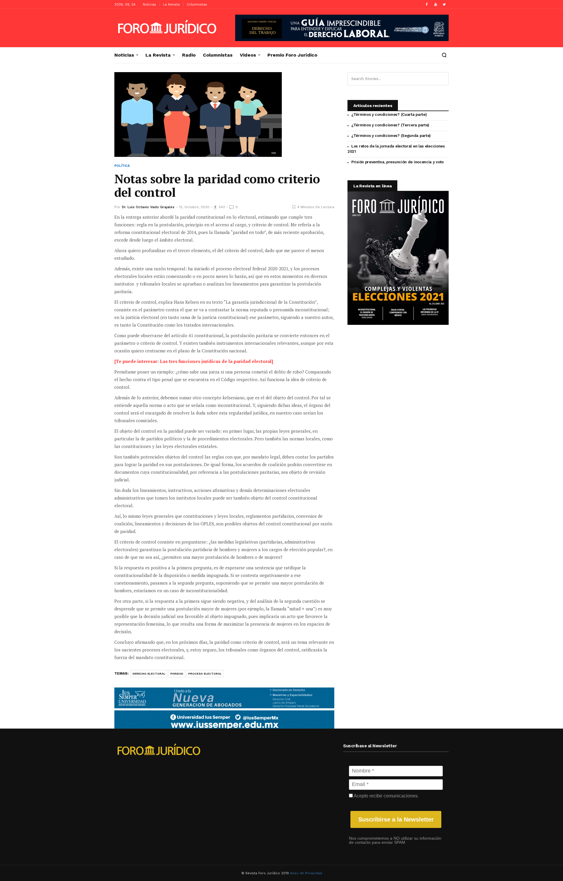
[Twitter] (444, 4)
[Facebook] (426, 4)
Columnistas (197, 4)
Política (122, 166)
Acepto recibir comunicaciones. (386, 795)
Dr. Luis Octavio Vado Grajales (148, 207)
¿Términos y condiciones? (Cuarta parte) (389, 114)
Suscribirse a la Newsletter (396, 819)
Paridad (176, 673)
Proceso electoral (205, 673)
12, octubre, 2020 (194, 207)
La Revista (171, 4)
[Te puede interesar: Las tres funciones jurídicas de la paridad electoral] (193, 361)
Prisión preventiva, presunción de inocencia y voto (397, 162)
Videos (248, 55)
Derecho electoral (149, 673)
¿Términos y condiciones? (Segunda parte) (391, 135)
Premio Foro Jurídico (292, 55)
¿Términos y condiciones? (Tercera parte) (390, 125)
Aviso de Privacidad (306, 873)
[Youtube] (435, 4)
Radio (189, 55)
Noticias (149, 4)
